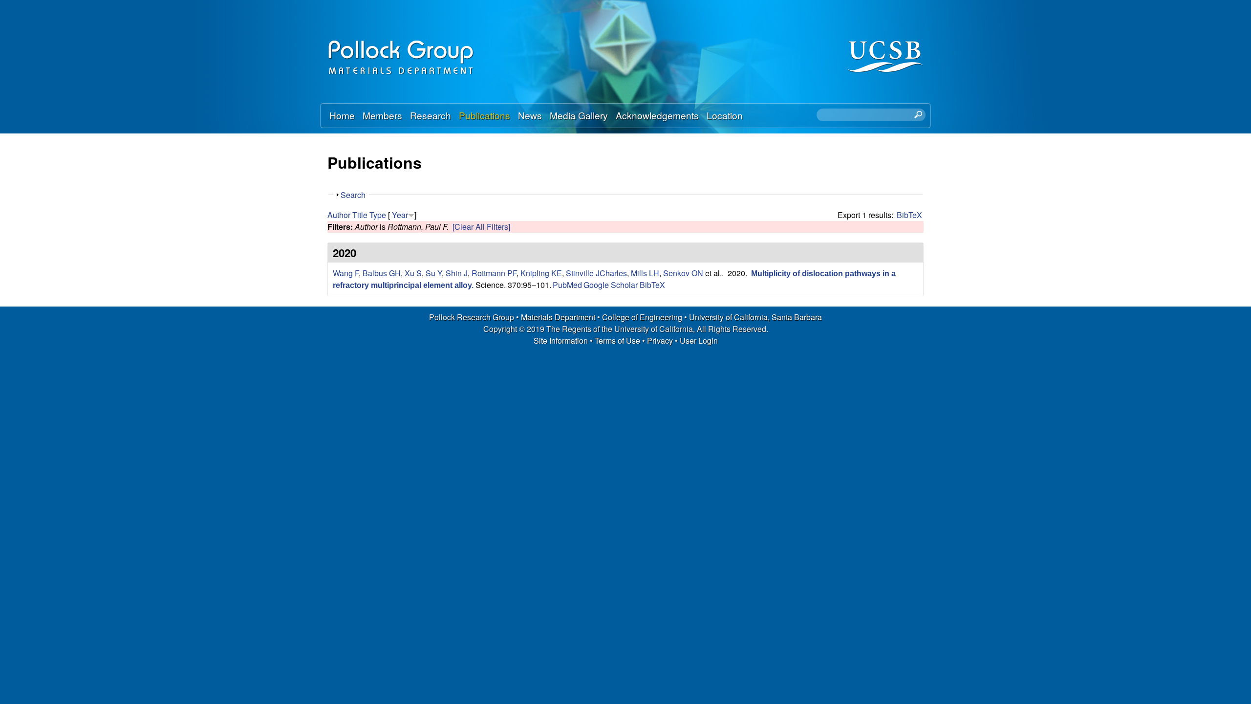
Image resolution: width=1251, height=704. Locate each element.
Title (359, 214)
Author (338, 214)
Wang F (346, 273)
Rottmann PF (494, 273)
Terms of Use (617, 340)
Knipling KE (541, 273)
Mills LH (645, 273)
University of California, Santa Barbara (755, 317)
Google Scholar (610, 284)
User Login (699, 340)
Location (725, 115)
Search (353, 194)
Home (342, 115)
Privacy (660, 340)
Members (382, 115)
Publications (484, 115)
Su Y (434, 273)
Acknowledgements (657, 115)
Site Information (561, 340)
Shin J (457, 273)
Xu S (413, 273)
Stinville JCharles (596, 273)
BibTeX (909, 214)
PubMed (567, 284)
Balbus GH (382, 273)
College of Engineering (642, 317)
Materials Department (558, 317)
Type (377, 214)
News (530, 115)
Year (400, 214)
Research (430, 115)
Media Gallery (579, 115)
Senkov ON (683, 273)
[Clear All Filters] (481, 226)
